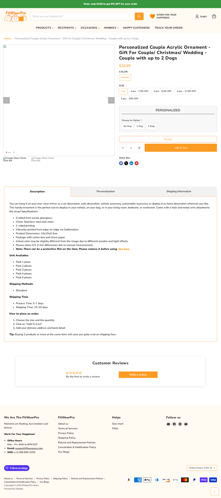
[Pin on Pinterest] (136, 163)
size (121, 85)
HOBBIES (110, 28)
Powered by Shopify (13, 488)
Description (37, 191)
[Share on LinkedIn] (131, 163)
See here (123, 249)
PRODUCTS (44, 28)
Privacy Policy (66, 433)
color (123, 72)
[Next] (111, 100)
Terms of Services (67, 428)
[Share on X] (126, 163)
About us (63, 423)
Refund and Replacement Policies (76, 442)
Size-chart (117, 423)
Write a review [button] (138, 374)
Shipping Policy (67, 437)
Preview (168, 139)
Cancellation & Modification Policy (77, 447)
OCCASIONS (89, 28)
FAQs (115, 428)
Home (7, 38)
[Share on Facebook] (121, 163)
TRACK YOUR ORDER (169, 28)
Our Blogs (63, 452)
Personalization (106, 191)
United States (200, 467)
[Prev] (6, 100)
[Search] (139, 16)
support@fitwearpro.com (29, 448)
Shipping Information (178, 191)
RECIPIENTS (66, 28)
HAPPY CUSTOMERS (136, 28)
